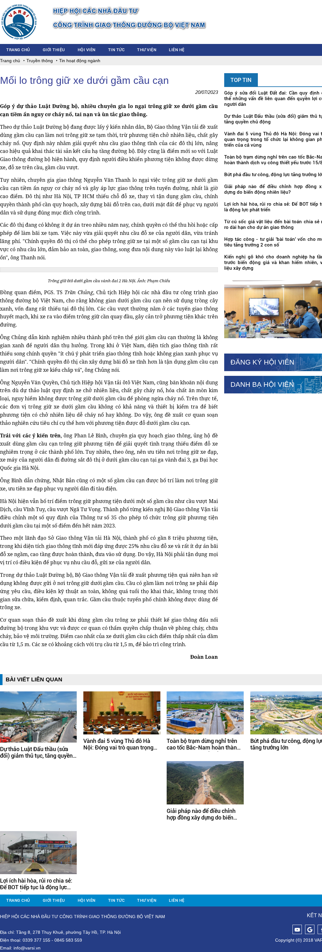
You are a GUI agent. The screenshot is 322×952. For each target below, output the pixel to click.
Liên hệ (177, 49)
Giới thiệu (54, 49)
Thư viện (146, 49)
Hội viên (87, 49)
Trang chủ (18, 49)
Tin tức (116, 49)
